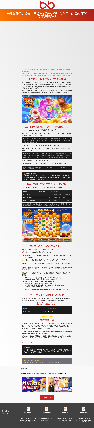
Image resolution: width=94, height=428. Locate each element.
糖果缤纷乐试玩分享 (27, 342)
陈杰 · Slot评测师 (35, 360)
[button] (47, 397)
